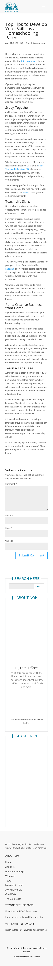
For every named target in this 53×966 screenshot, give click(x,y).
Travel (8, 880)
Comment (11, 483)
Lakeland (9, 268)
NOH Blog (25, 43)
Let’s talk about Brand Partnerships (24, 917)
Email (8, 528)
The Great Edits (13, 899)
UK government (28, 61)
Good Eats (10, 894)
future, (26, 192)
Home (8, 862)
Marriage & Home (14, 885)
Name (9, 515)
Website (9, 540)
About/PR (10, 867)
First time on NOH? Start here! (21, 911)
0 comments (39, 43)
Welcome (10, 876)
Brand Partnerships (15, 871)
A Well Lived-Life (13, 889)
